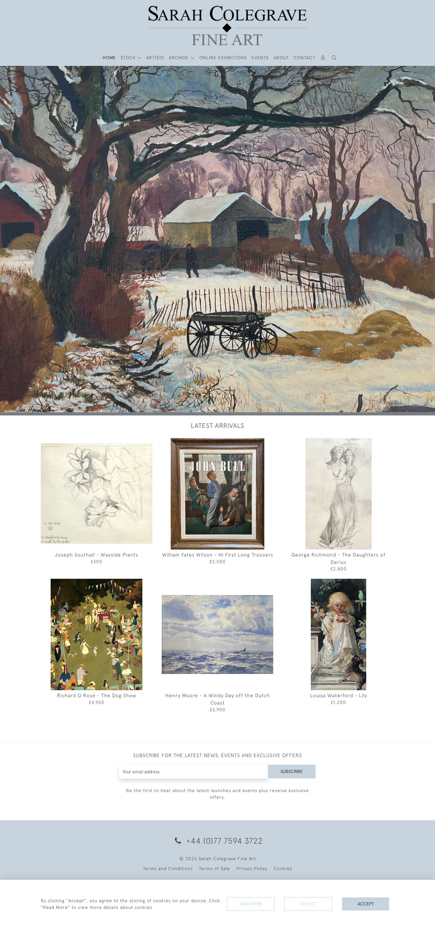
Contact (304, 57)
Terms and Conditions (168, 878)
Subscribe (292, 781)
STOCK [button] (129, 57)
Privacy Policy (251, 878)
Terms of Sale (214, 878)
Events (260, 57)
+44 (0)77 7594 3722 (223, 850)
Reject (308, 903)
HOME (109, 57)
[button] (334, 57)
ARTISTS (155, 57)
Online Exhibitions (223, 57)
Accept (366, 903)
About (281, 57)
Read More (251, 903)
